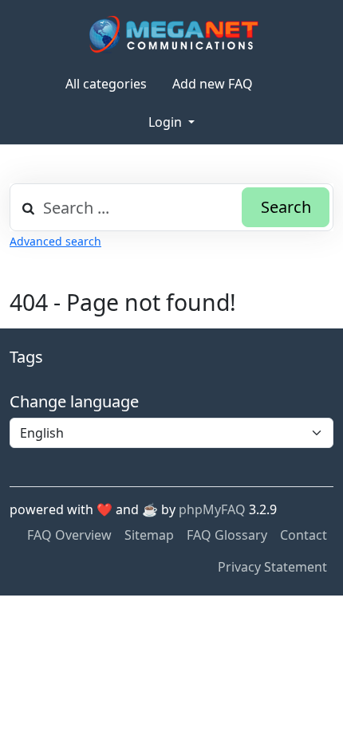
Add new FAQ (212, 83)
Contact (303, 535)
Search (286, 207)
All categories (106, 83)
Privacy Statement (272, 567)
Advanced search (55, 241)
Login (166, 122)
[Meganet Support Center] (172, 34)
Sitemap (149, 535)
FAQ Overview (69, 535)
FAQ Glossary (227, 535)
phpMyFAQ (212, 509)
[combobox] (171, 207)
